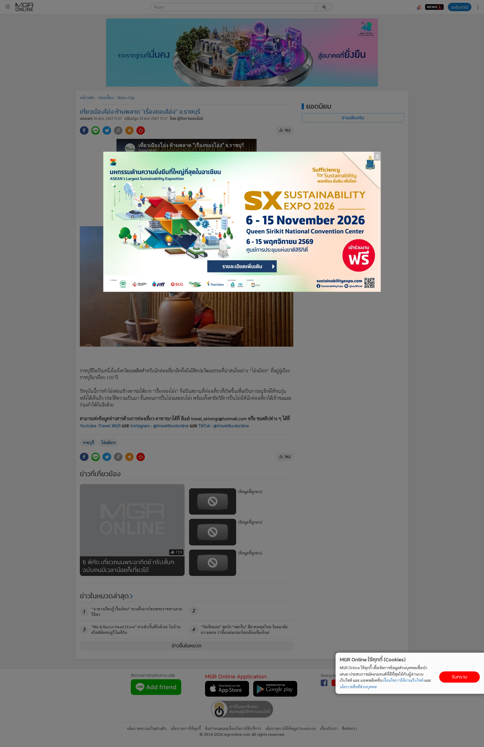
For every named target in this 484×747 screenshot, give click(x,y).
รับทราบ (459, 676)
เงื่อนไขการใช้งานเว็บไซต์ (403, 680)
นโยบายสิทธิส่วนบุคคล (358, 686)
